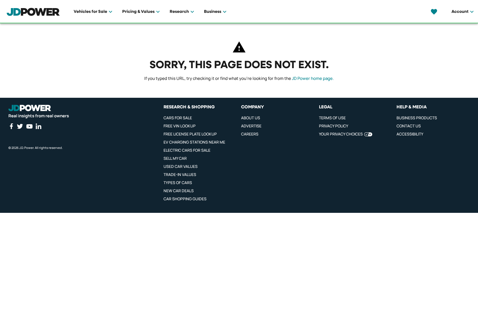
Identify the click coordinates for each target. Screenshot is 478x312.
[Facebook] (11, 126)
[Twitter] (20, 126)
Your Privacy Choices (341, 134)
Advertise (251, 125)
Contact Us (409, 125)
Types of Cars (178, 182)
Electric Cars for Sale (187, 150)
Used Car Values (181, 166)
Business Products (417, 117)
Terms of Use (332, 117)
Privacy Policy (333, 125)
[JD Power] (29, 108)
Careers (249, 134)
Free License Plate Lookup (190, 134)
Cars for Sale (178, 117)
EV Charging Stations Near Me (194, 142)
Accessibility (410, 134)
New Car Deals (179, 190)
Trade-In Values (180, 174)
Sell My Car (175, 158)
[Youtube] (29, 126)
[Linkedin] (38, 126)
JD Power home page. (313, 78)
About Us (250, 117)
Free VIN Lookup (180, 125)
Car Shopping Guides (185, 198)
